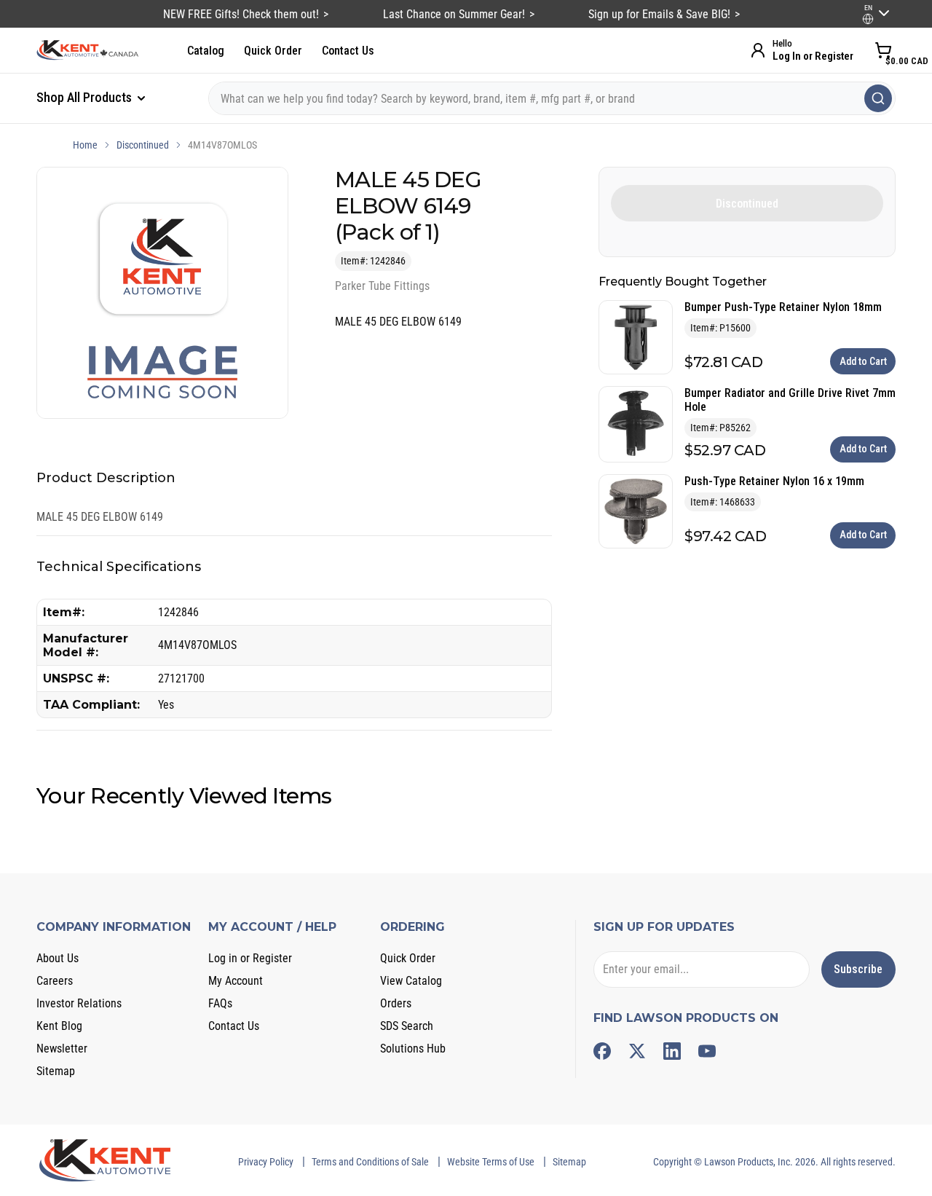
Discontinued (142, 145)
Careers (54, 981)
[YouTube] (707, 1051)
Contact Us (348, 51)
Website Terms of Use (490, 1162)
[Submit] (878, 98)
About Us (57, 958)
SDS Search (406, 1026)
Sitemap (55, 1071)
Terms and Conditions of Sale (370, 1162)
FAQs (220, 1003)
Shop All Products (85, 97)
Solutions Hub (413, 1048)
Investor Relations (79, 1003)
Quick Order (273, 51)
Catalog (205, 51)
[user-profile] (868, 19)
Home (85, 145)
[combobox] (552, 98)
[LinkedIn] (672, 1051)
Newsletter (61, 1048)
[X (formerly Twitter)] (637, 1051)
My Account (235, 981)
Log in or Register (250, 958)
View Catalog (411, 981)
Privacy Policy (265, 1162)
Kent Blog (59, 1026)
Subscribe (858, 969)
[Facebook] (602, 1051)
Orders (395, 1003)
